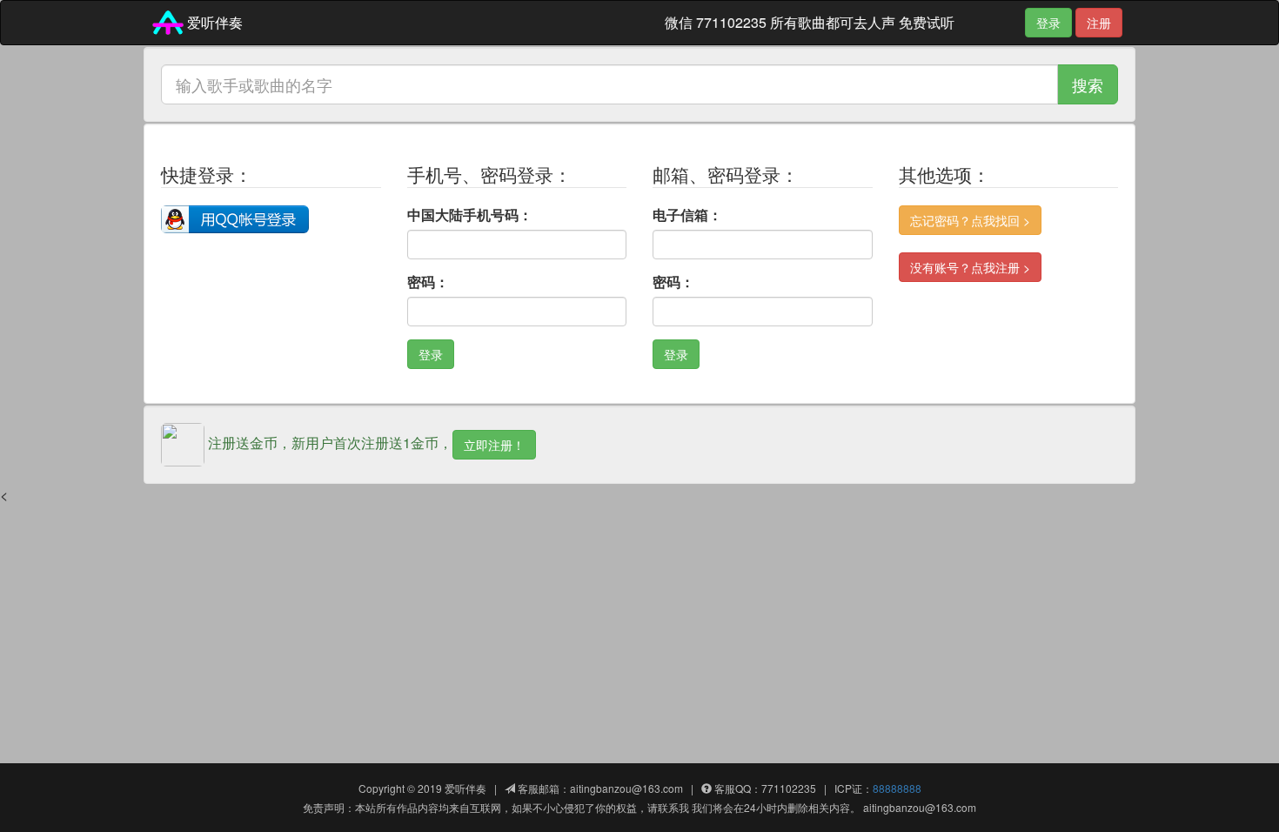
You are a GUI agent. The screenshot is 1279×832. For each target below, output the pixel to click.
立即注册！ (494, 444)
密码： (428, 282)
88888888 (897, 788)
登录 (1048, 22)
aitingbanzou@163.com (626, 788)
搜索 (1087, 84)
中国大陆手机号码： (469, 215)
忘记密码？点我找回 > (970, 220)
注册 (1099, 22)
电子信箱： (687, 215)
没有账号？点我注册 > (970, 267)
